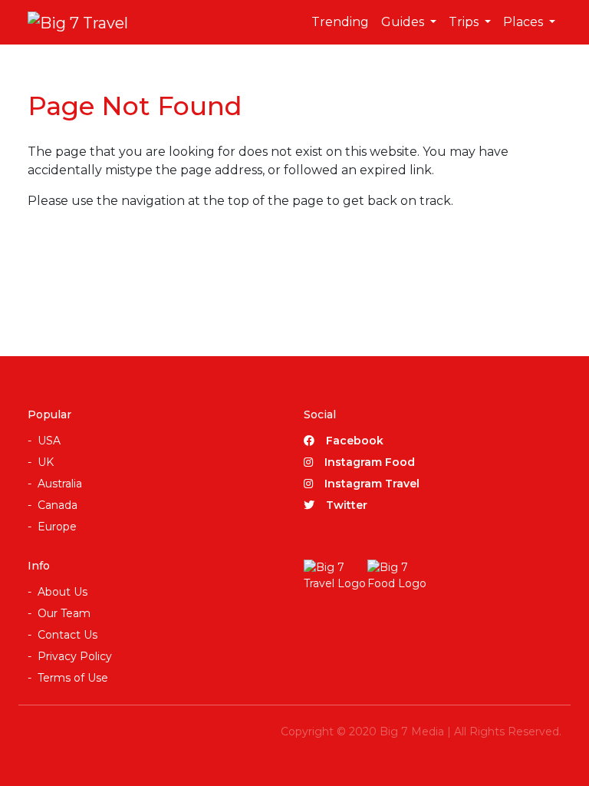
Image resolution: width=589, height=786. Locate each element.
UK (46, 462)
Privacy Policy (75, 656)
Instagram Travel (372, 483)
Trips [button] (465, 22)
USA (49, 440)
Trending (340, 22)
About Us (62, 592)
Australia (60, 483)
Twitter (346, 505)
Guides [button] (404, 22)
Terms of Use (73, 678)
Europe (57, 526)
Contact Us (67, 635)
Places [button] (524, 22)
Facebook (354, 440)
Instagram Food (369, 462)
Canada (57, 505)
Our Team (64, 613)
